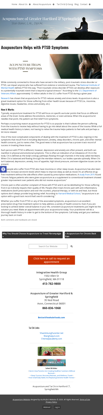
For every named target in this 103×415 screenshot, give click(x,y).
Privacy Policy (51, 402)
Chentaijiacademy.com (51, 338)
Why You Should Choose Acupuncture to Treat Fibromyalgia (32, 235)
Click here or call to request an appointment (52, 260)
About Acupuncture (42, 4)
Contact (83, 4)
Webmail (46, 407)
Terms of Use (85, 399)
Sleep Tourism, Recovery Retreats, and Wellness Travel (51, 375)
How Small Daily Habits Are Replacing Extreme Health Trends (51, 377)
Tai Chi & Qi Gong (65, 4)
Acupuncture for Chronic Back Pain (80, 235)
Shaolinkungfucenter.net (51, 333)
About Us (23, 4)
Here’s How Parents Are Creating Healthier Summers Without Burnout (52, 372)
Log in (57, 407)
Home (14, 4)
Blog (76, 4)
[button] (3, 169)
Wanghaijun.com (51, 336)
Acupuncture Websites (21, 399)
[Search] (72, 246)
